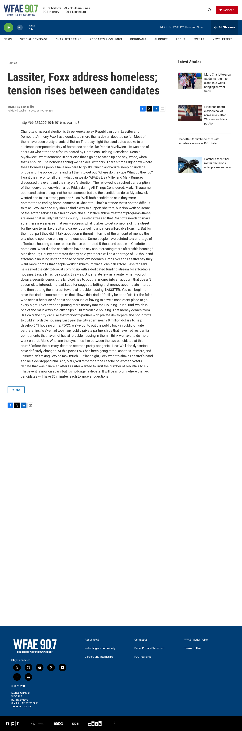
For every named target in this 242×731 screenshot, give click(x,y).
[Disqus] (121, 478)
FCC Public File (142, 656)
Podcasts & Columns (106, 39)
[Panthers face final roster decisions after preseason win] (190, 165)
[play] (8, 27)
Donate (228, 10)
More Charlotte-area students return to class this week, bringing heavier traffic (217, 83)
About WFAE (92, 639)
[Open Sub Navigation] (14, 39)
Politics (12, 63)
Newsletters (223, 39)
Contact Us (140, 639)
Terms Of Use (192, 648)
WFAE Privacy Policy (196, 639)
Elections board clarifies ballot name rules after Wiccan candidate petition (215, 115)
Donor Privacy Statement (149, 648)
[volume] (20, 27)
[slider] (25, 27)
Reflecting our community (100, 648)
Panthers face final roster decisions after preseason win (217, 163)
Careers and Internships (99, 656)
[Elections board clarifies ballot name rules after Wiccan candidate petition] (190, 113)
